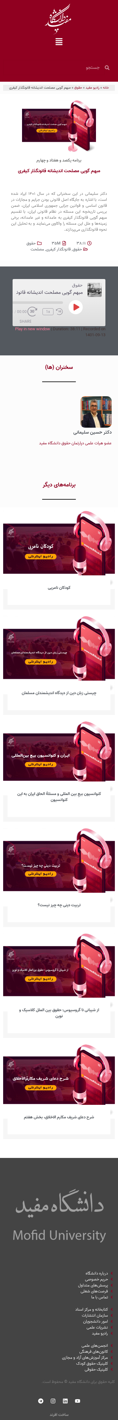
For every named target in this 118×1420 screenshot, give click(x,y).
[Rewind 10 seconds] (59, 312)
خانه (106, 87)
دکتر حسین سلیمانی (92, 432)
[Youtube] (77, 1401)
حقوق (78, 87)
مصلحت (37, 249)
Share (25, 321)
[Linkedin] (65, 1401)
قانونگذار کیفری (58, 249)
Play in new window (32, 329)
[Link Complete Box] (59, 560)
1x (48, 312)
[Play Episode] (76, 307)
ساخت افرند (59, 1415)
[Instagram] (53, 1401)
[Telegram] (40, 1401)
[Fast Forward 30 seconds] (33, 312)
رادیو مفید (92, 87)
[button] (59, 42)
